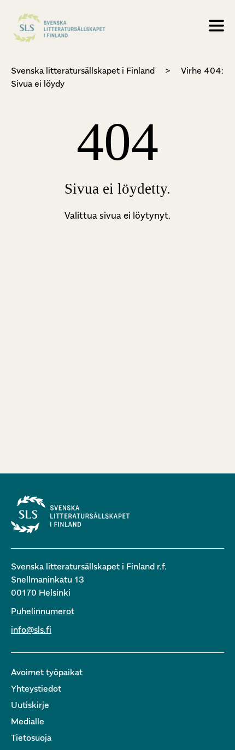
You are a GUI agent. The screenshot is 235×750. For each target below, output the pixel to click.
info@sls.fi (31, 629)
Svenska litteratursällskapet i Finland (83, 70)
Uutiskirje (30, 704)
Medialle (27, 721)
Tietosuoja (31, 737)
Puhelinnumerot (42, 610)
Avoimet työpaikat (47, 672)
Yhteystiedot (36, 688)
